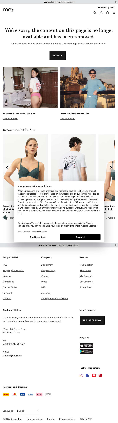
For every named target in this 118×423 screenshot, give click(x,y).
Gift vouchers (86, 281)
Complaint (8, 281)
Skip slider (5, 130)
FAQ (5, 264)
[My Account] (100, 12)
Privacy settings (67, 419)
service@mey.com (12, 355)
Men (112, 7)
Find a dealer (86, 264)
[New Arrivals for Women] (30, 87)
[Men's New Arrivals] (87, 87)
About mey (47, 264)
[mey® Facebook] (87, 375)
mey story (46, 292)
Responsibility (48, 270)
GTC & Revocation (12, 419)
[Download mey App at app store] (86, 345)
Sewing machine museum (54, 298)
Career (44, 276)
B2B (43, 287)
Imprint (51, 419)
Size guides (85, 287)
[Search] (94, 12)
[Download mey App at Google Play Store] (86, 351)
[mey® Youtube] (94, 375)
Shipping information (13, 270)
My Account (86, 276)
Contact (7, 298)
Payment (7, 292)
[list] (59, 178)
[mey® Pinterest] (100, 375)
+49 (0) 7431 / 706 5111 (14, 344)
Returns (7, 276)
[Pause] (115, 2)
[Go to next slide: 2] (110, 167)
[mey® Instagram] (81, 375)
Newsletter (85, 270)
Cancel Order (10, 287)
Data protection (35, 419)
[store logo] (8, 10)
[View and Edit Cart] (107, 12)
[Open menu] (113, 12)
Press (44, 281)
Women (102, 7)
